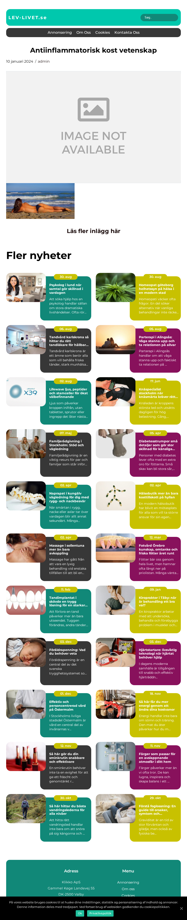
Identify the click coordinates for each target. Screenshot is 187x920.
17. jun (155, 381)
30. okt (65, 798)
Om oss (83, 32)
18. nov (155, 694)
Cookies (102, 32)
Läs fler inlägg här (93, 231)
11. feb (65, 589)
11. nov (155, 746)
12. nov (65, 746)
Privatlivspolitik (100, 913)
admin (44, 61)
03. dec (66, 642)
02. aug (66, 381)
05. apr (155, 433)
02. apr (65, 485)
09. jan (155, 589)
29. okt (155, 798)
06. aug (66, 329)
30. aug (66, 277)
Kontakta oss (127, 32)
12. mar (155, 537)
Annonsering (60, 32)
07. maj (66, 433)
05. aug (155, 329)
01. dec (65, 694)
